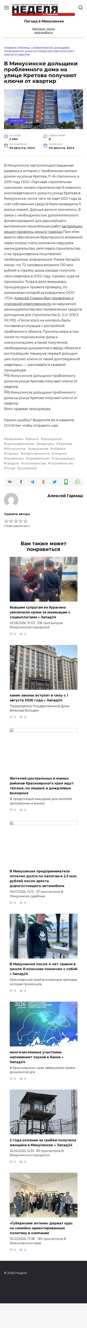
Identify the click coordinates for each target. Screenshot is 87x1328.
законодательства (20, 444)
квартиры (46, 444)
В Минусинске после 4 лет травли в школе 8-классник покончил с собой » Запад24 (43, 969)
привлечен (14, 458)
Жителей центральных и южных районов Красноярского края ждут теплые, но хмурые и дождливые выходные (42, 785)
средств (12, 463)
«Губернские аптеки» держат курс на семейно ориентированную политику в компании (41, 1228)
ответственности (36, 453)
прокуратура (64, 458)
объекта (59, 449)
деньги (33, 439)
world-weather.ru (43, 32)
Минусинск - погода (43, 28)
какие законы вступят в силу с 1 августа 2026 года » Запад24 (39, 697)
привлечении (38, 458)
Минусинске (16, 449)
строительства (34, 463)
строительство (62, 463)
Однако (12, 453)
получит (60, 453)
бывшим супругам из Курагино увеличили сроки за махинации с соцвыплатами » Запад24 (40, 612)
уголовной (28, 468)
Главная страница (17, 47)
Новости (16, 120)
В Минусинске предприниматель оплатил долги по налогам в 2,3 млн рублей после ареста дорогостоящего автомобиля (43, 878)
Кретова (65, 444)
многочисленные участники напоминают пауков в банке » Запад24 (37, 1057)
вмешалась (14, 439)
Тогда (10, 468)
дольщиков (52, 439)
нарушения (39, 449)
